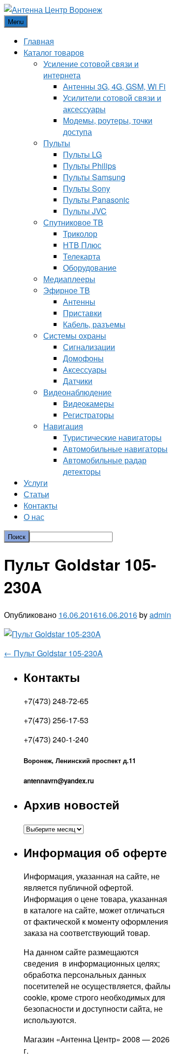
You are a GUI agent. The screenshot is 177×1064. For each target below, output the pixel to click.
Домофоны (83, 358)
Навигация (63, 426)
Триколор (80, 233)
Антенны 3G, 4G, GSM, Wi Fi (114, 86)
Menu (16, 21)
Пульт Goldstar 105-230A (53, 653)
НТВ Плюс (82, 245)
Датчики (77, 381)
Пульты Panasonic (96, 199)
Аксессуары (85, 369)
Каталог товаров (54, 52)
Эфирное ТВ (66, 290)
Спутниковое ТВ (73, 222)
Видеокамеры (88, 403)
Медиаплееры (69, 279)
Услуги (36, 482)
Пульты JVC (85, 211)
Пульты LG (82, 154)
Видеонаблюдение (77, 392)
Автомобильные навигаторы (115, 448)
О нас (34, 516)
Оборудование (90, 267)
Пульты (56, 143)
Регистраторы (88, 414)
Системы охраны (74, 335)
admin (160, 614)
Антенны (79, 301)
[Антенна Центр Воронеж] (53, 9)
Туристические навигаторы (112, 437)
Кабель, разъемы (94, 324)
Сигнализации (89, 347)
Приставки (82, 313)
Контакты (41, 505)
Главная (39, 41)
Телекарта (81, 256)
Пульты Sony (86, 188)
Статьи (36, 494)
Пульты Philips (89, 165)
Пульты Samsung (94, 177)
